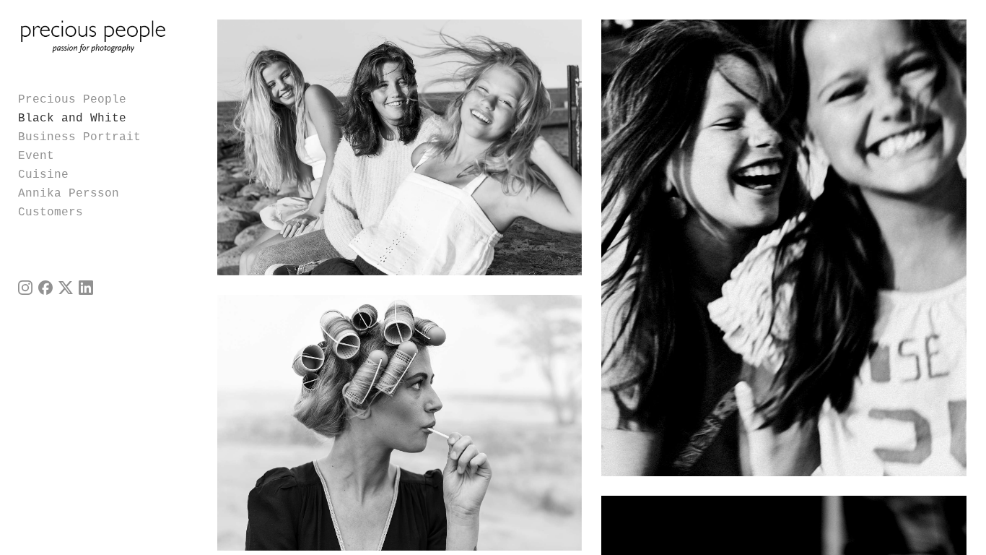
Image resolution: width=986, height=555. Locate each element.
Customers (50, 212)
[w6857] (399, 423)
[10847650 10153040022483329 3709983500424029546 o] (783, 248)
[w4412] (399, 147)
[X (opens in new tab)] (65, 287)
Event (36, 156)
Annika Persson (68, 193)
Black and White (72, 118)
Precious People (72, 99)
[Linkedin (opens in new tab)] (86, 287)
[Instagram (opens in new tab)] (25, 287)
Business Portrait (79, 137)
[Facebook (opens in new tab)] (45, 287)
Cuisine (43, 174)
